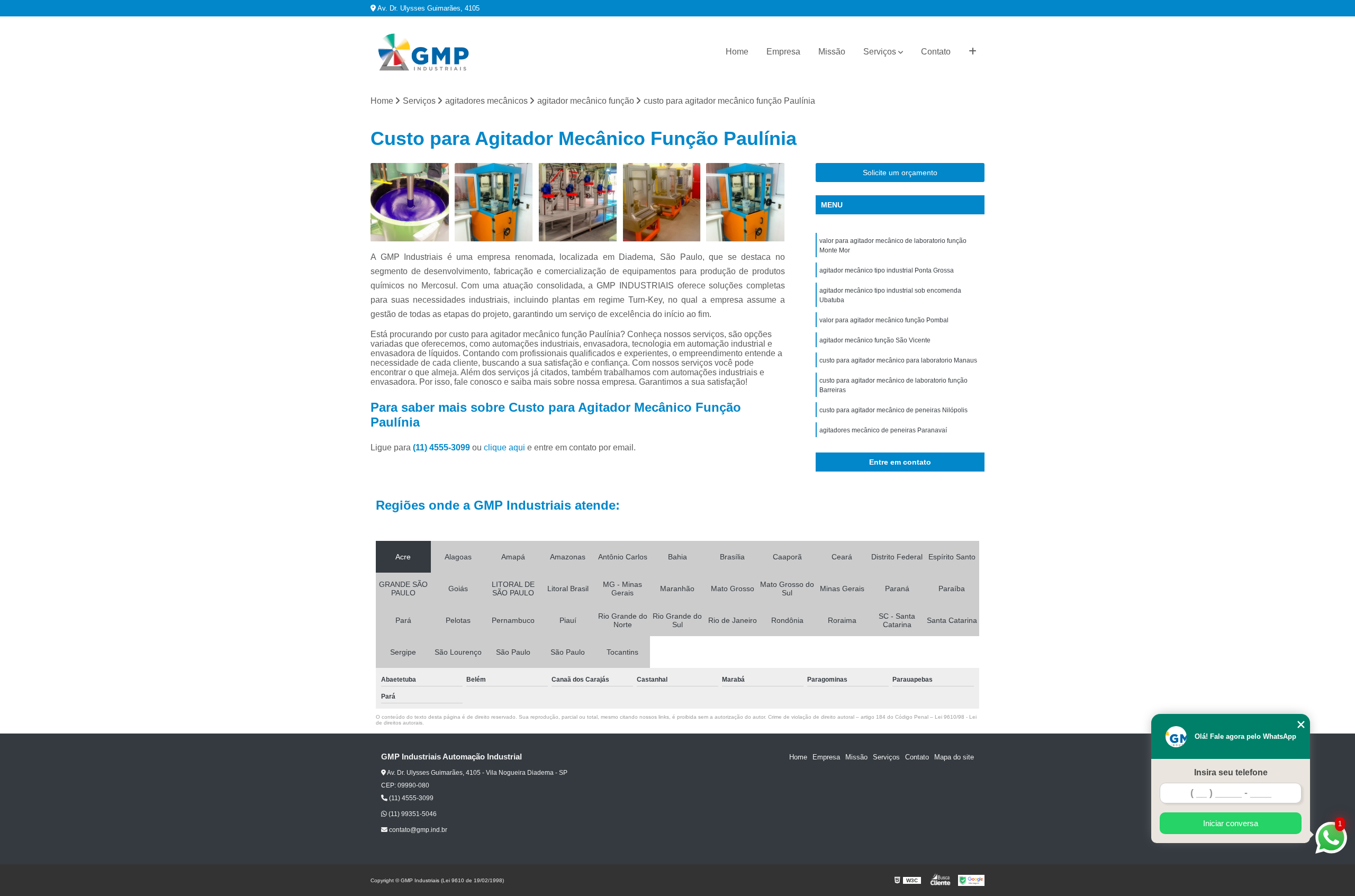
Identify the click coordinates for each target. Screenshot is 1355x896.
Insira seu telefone (1231, 772)
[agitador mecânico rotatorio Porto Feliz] (661, 202)
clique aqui (504, 447)
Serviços (879, 51)
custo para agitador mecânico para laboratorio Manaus (898, 360)
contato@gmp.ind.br (417, 830)
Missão (831, 51)
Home (737, 51)
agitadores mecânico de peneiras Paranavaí (883, 430)
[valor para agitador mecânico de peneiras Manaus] (410, 202)
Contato (936, 51)
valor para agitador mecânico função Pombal (883, 320)
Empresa (783, 51)
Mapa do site (954, 757)
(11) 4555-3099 (442, 447)
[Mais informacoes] (972, 51)
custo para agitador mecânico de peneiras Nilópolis (893, 410)
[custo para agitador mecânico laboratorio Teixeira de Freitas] (494, 202)
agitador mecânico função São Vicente (875, 340)
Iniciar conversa (1230, 823)
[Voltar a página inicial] (423, 52)
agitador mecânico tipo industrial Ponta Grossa (886, 270)
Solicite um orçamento (900, 172)
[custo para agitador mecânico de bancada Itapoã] (745, 202)
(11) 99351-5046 (412, 814)
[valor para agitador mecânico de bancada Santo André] (577, 202)
